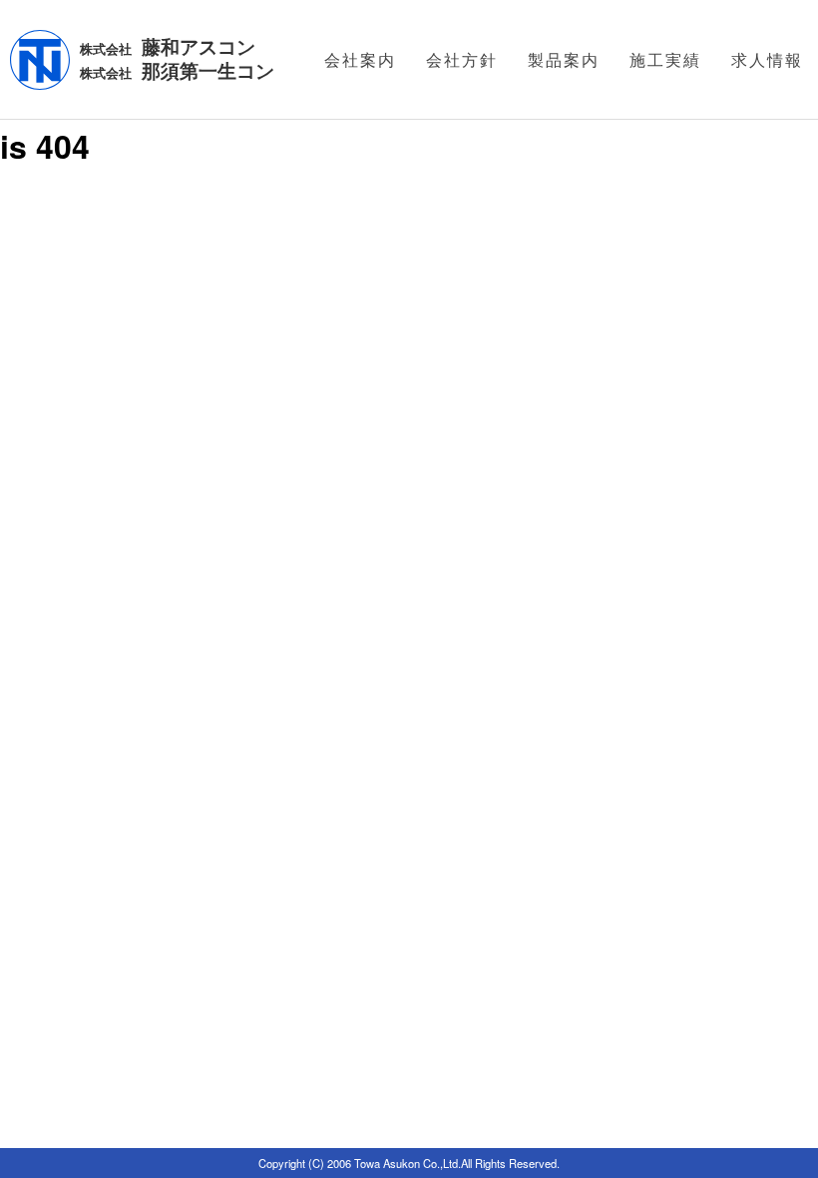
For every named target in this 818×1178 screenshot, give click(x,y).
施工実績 (665, 59)
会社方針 (462, 59)
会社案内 (360, 59)
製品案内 (564, 59)
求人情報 (767, 59)
